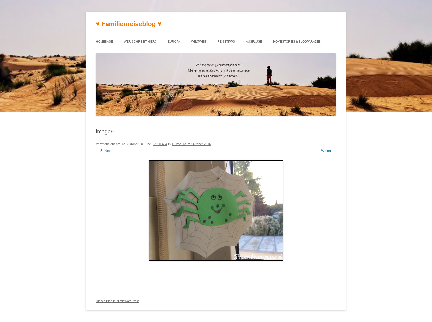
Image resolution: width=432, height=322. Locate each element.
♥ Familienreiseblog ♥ (129, 24)
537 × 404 (160, 144)
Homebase (104, 41)
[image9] (216, 210)
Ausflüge (254, 41)
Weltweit (198, 41)
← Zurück (104, 151)
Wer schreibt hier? (140, 41)
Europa (174, 41)
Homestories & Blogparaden (297, 41)
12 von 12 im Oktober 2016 (191, 144)
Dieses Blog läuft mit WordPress (118, 301)
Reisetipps (226, 41)
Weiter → (328, 151)
